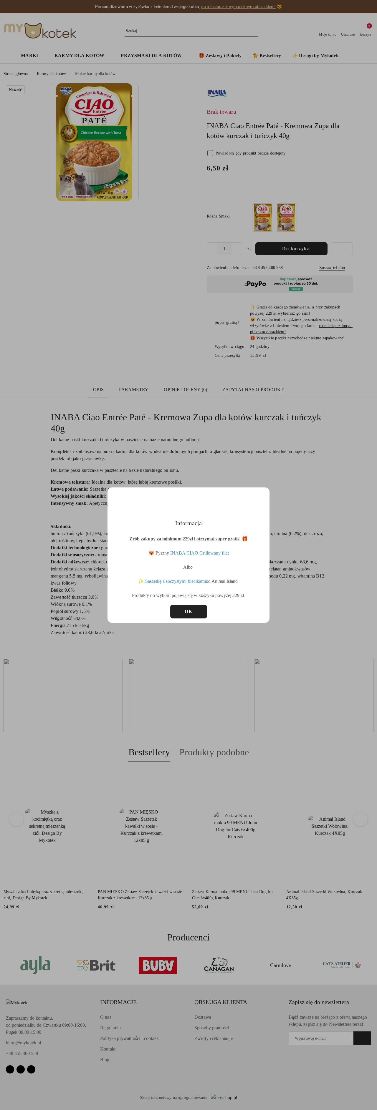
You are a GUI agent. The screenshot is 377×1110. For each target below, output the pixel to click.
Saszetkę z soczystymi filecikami (175, 581)
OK (189, 611)
